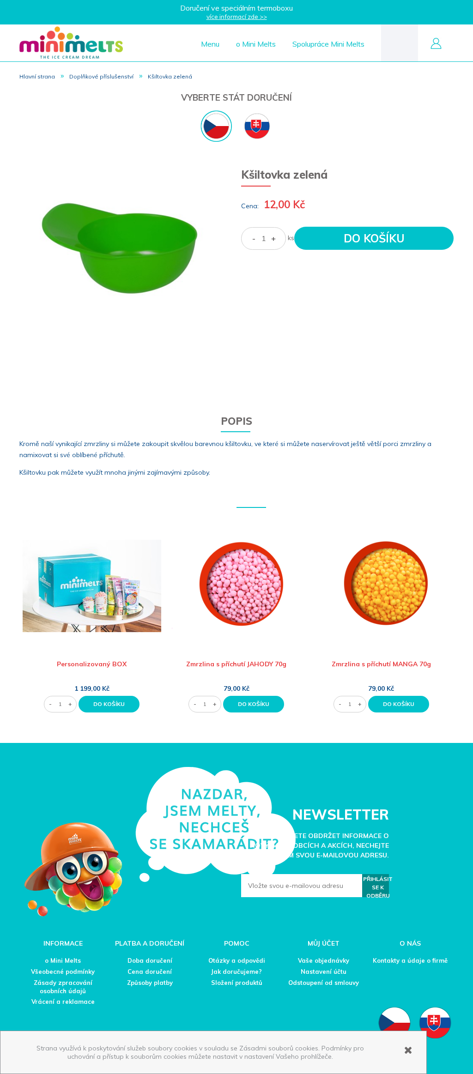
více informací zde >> (236, 16)
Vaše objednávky (323, 960)
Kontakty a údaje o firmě (410, 960)
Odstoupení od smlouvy (323, 982)
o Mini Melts (63, 960)
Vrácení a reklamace (63, 1001)
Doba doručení (149, 960)
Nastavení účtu (323, 971)
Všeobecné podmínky (63, 971)
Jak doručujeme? (236, 971)
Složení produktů (236, 982)
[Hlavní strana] (71, 42)
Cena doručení (149, 971)
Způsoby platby (150, 982)
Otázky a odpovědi (236, 960)
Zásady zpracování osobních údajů (63, 987)
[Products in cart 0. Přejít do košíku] (399, 42)
